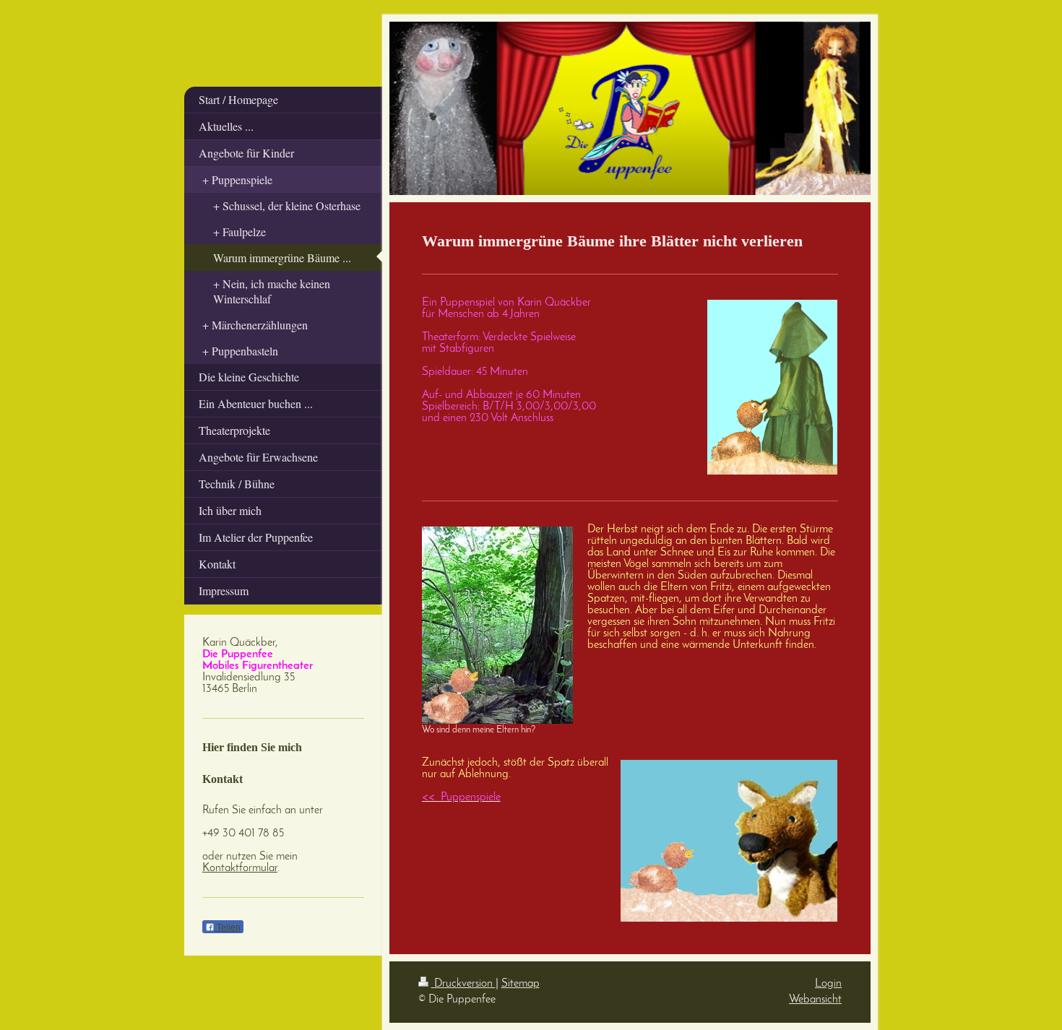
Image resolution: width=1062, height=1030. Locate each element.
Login (828, 984)
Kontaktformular (239, 868)
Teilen (228, 927)
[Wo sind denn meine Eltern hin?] (497, 625)
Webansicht (815, 999)
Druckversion (463, 984)
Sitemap (520, 984)
